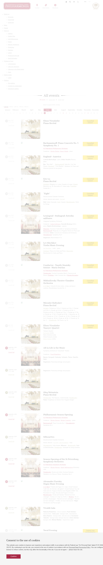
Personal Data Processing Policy (79, 547)
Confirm (13, 556)
